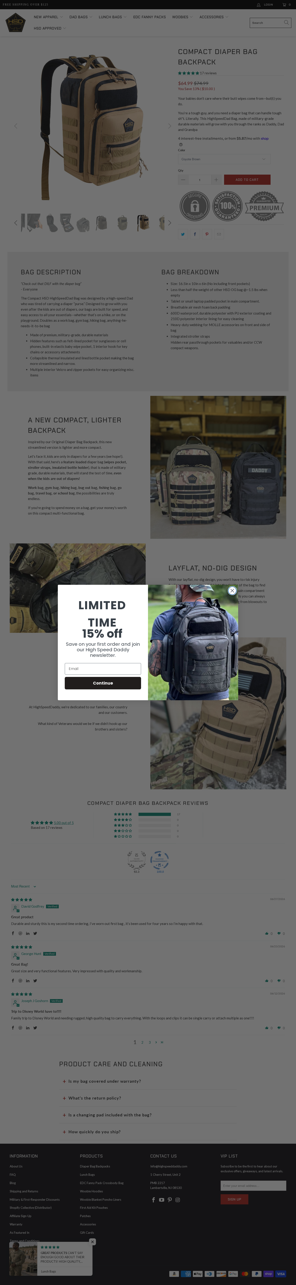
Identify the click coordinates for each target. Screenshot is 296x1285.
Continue (103, 683)
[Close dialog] (232, 591)
